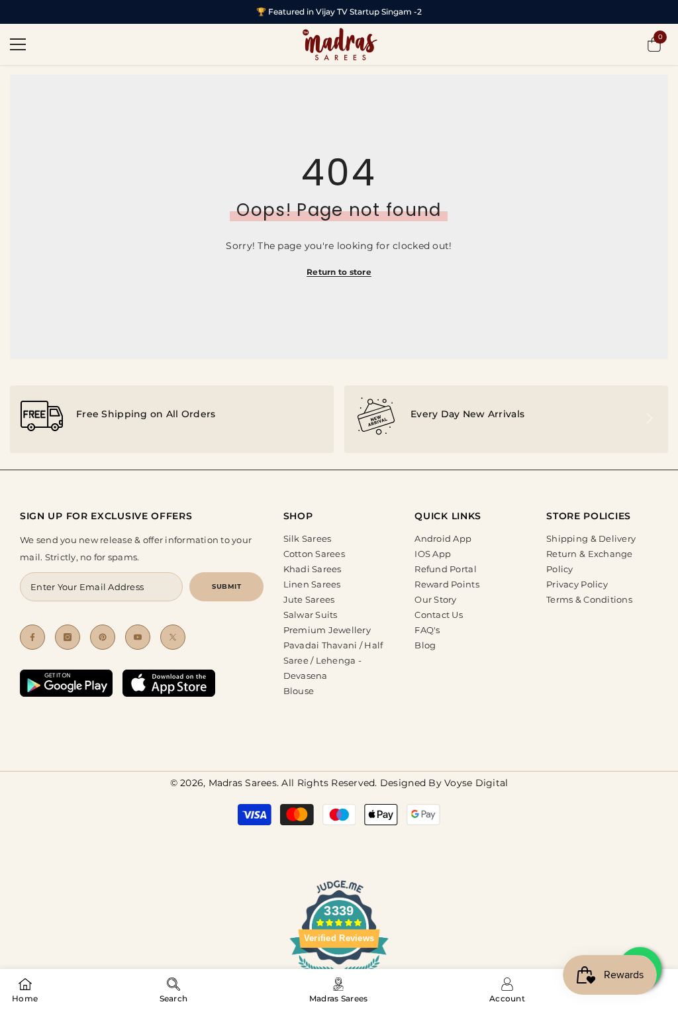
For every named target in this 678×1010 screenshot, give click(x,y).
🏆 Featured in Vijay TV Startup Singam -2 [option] (339, 12)
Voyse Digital (476, 783)
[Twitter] (172, 637)
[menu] (18, 44)
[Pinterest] (102, 637)
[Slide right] (649, 419)
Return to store (339, 272)
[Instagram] (67, 637)
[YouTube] (137, 637)
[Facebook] (32, 637)
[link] (172, 419)
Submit (226, 586)
